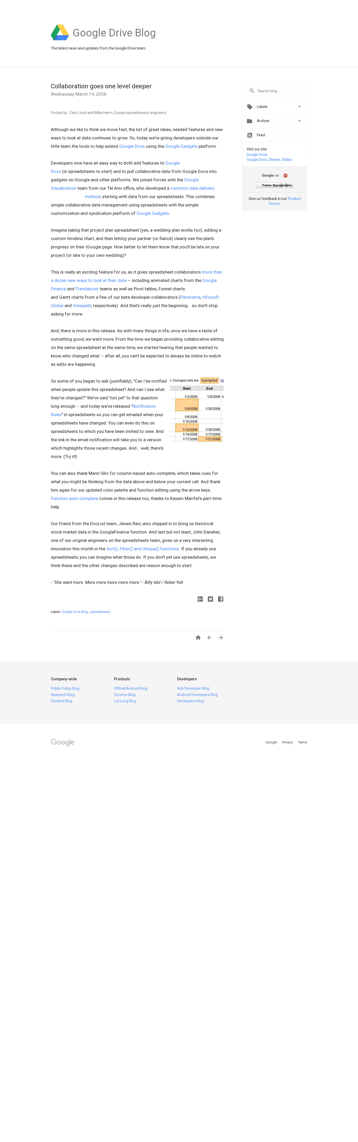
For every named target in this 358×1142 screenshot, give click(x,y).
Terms (302, 742)
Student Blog (61, 701)
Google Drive (257, 155)
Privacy (288, 742)
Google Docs (132, 146)
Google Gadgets (181, 146)
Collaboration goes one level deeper (101, 86)
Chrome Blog (124, 695)
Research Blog (63, 695)
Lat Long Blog (125, 701)
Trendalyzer (87, 288)
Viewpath (82, 305)
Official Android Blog (130, 688)
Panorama (190, 297)
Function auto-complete (74, 498)
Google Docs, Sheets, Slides (269, 159)
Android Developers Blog (197, 695)
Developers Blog (190, 701)
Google (272, 742)
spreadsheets (100, 612)
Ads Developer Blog (193, 688)
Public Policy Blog (65, 688)
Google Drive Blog (75, 612)
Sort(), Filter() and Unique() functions (142, 548)
